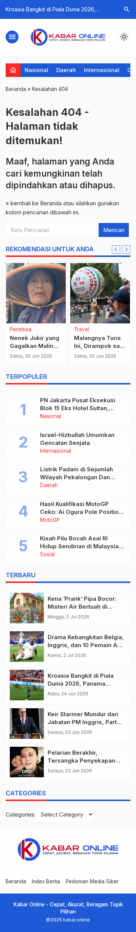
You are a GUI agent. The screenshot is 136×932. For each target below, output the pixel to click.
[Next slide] (126, 249)
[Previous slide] (116, 249)
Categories (20, 814)
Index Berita (46, 881)
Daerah (66, 70)
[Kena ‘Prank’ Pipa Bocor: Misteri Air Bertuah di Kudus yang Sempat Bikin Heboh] (27, 608)
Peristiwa (20, 329)
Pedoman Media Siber (92, 881)
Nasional (36, 70)
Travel (81, 329)
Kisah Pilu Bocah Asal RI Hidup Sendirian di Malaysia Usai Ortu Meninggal (79, 546)
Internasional (101, 70)
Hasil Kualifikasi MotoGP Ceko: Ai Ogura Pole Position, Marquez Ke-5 (82, 511)
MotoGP (50, 520)
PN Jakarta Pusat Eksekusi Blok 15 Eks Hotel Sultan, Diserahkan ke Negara (77, 408)
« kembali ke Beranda (34, 203)
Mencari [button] (113, 230)
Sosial (47, 554)
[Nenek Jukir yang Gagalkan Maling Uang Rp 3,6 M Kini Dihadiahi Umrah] (36, 293)
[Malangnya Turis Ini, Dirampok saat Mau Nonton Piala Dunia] (100, 293)
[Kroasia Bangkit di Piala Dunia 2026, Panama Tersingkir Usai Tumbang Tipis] (27, 685)
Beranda (16, 881)
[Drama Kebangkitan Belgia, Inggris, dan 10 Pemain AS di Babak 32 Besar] (27, 646)
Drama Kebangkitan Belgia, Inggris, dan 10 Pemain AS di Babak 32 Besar (86, 645)
